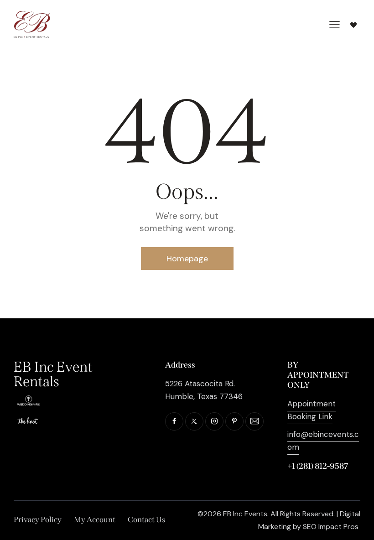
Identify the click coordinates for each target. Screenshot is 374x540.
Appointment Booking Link (311, 410)
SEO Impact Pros (330, 526)
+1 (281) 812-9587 (317, 466)
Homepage (187, 258)
